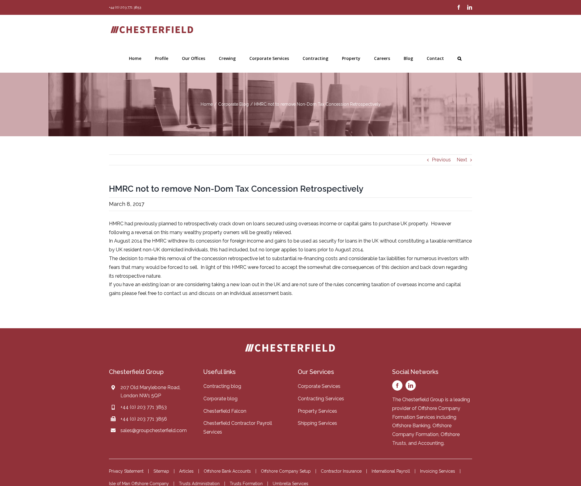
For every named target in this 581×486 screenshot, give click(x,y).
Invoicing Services (437, 471)
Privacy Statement (126, 471)
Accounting (431, 443)
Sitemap (161, 471)
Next (462, 160)
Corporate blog (220, 399)
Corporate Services (319, 386)
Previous (441, 160)
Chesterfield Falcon (224, 411)
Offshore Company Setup (286, 471)
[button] (459, 58)
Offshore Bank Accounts (227, 471)
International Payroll (391, 471)
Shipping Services (317, 423)
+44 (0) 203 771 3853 (143, 407)
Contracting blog (222, 386)
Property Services (317, 411)
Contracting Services (321, 399)
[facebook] (397, 385)
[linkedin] (410, 385)
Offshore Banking (411, 425)
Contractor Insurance (341, 471)
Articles (186, 471)
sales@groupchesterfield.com (153, 430)
